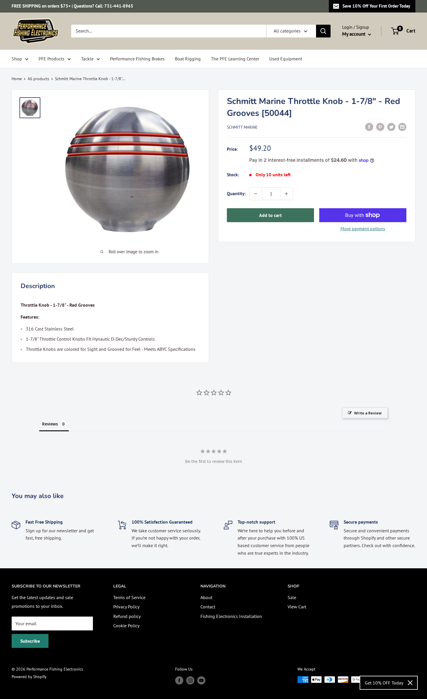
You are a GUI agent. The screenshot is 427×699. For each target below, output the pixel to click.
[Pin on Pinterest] (380, 126)
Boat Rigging (188, 59)
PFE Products (51, 59)
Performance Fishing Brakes (137, 59)
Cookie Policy (126, 625)
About (206, 597)
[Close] (410, 682)
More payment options (362, 228)
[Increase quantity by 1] (286, 194)
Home (17, 78)
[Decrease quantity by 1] (256, 194)
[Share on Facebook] (369, 126)
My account (354, 34)
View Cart (297, 607)
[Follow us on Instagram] (190, 680)
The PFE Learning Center (235, 59)
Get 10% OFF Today (384, 683)
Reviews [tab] (50, 424)
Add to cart (270, 215)
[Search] (323, 31)
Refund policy (127, 616)
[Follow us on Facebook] (179, 680)
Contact (207, 607)
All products (38, 78)
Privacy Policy (126, 607)
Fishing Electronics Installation (231, 616)
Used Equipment (285, 59)
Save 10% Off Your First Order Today (376, 6)
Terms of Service (129, 597)
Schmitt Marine (242, 127)
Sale (292, 597)
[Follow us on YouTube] (201, 680)
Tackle (87, 59)
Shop (17, 59)
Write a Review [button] (368, 413)
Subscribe (30, 641)
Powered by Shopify (29, 676)
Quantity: (236, 193)
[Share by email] (402, 126)
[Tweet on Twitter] (391, 126)
